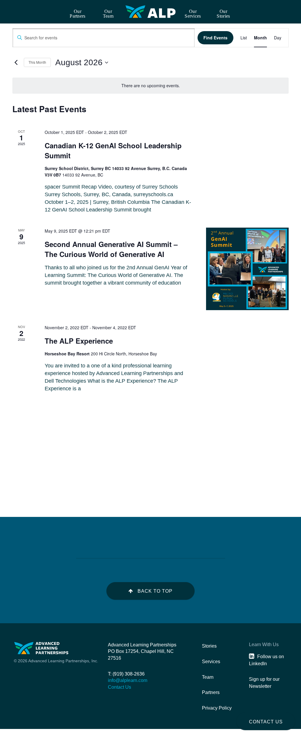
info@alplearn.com (127, 680)
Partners (211, 692)
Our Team (108, 14)
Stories (209, 645)
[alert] (150, 86)
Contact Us (266, 721)
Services (211, 661)
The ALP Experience (79, 341)
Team (207, 677)
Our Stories (223, 14)
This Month (37, 62)
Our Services (193, 14)
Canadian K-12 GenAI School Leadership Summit (113, 150)
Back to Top (155, 591)
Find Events (215, 38)
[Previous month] (15, 62)
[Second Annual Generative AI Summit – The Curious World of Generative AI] (247, 269)
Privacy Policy (217, 707)
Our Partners (77, 14)
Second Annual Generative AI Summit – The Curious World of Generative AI (111, 249)
